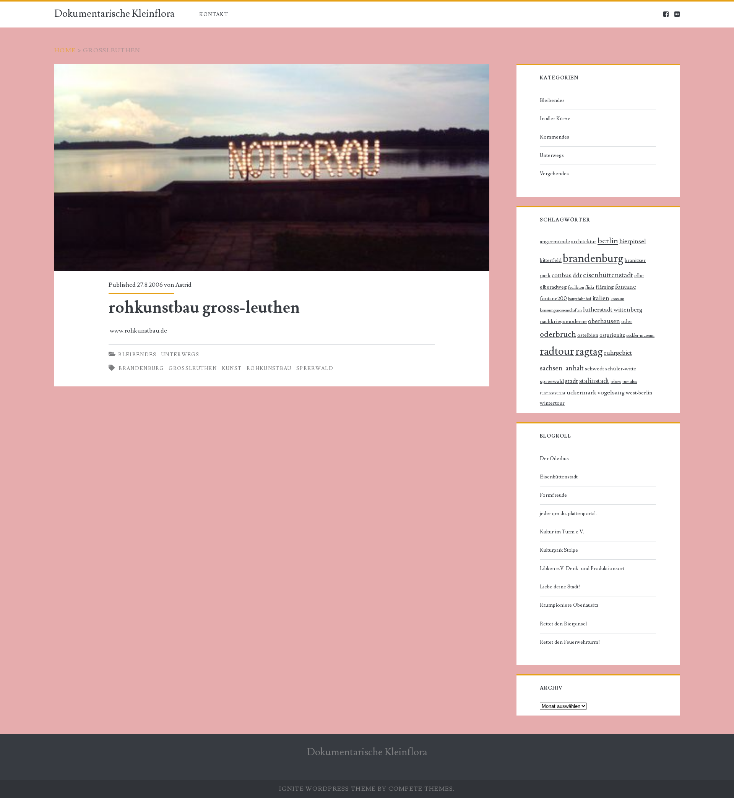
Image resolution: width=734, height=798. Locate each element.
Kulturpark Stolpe (559, 550)
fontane (625, 287)
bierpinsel (632, 241)
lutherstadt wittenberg (612, 310)
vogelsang (611, 393)
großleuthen (193, 368)
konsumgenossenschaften (561, 310)
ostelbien (587, 335)
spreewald (314, 368)
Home (65, 50)
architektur (583, 241)
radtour (557, 351)
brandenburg (141, 368)
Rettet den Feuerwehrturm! (570, 642)
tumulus (629, 381)
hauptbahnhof (579, 299)
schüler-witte (620, 368)
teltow (616, 381)
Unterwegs (180, 355)
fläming (605, 287)
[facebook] (666, 14)
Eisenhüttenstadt (559, 477)
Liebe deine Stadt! (560, 587)
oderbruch (558, 334)
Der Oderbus (554, 459)
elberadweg (553, 287)
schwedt (594, 368)
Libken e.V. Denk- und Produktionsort (582, 568)
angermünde (555, 241)
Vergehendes (554, 174)
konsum (617, 299)
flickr (589, 287)
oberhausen (604, 321)
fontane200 (553, 298)
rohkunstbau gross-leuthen (271, 167)
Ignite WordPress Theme (327, 789)
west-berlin (639, 392)
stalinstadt (594, 380)
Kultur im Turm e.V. (562, 532)
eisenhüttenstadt (608, 275)
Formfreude (553, 495)
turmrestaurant (552, 393)
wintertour (552, 403)
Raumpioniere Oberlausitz (569, 605)
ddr (577, 275)
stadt (571, 381)
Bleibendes (137, 355)
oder (626, 321)
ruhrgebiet (618, 353)
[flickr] (677, 14)
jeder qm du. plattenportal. (568, 513)
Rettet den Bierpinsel (563, 624)
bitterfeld (551, 260)
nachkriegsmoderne (563, 321)
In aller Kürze (555, 119)
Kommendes (554, 137)
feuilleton (576, 287)
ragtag (589, 351)
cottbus (562, 275)
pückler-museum (640, 335)
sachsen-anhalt (562, 368)
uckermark (581, 393)
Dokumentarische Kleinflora (114, 13)
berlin (608, 241)
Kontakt (213, 14)
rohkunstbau (269, 368)
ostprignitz (612, 335)
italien (601, 298)
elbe (639, 275)
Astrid (183, 285)
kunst (232, 368)
